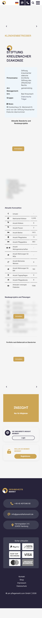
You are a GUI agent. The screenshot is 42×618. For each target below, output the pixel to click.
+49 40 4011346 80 (22, 503)
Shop (22, 580)
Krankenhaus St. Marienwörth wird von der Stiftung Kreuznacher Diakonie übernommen (20, 109)
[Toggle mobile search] (33, 2)
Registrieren (25, 456)
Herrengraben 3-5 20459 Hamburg (22, 525)
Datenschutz (22, 586)
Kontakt (22, 576)
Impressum (21, 583)
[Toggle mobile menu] (38, 2)
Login (23, 438)
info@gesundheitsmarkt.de (22, 514)
